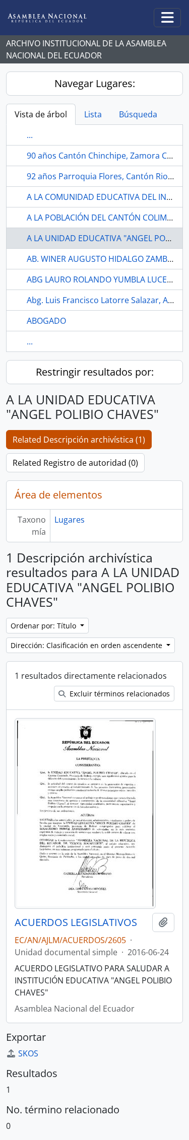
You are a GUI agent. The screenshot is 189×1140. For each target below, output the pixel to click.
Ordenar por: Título (44, 625)
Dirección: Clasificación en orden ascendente (87, 645)
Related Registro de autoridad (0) (75, 462)
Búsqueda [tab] (138, 114)
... (30, 134)
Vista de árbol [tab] (41, 114)
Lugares (69, 519)
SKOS (28, 1053)
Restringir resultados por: (95, 372)
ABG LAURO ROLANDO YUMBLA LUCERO (102, 279)
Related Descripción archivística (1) (79, 439)
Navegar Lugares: (94, 83)
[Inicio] (55, 18)
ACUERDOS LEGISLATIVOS (76, 922)
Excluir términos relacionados (119, 693)
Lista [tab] (93, 114)
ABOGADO (46, 320)
